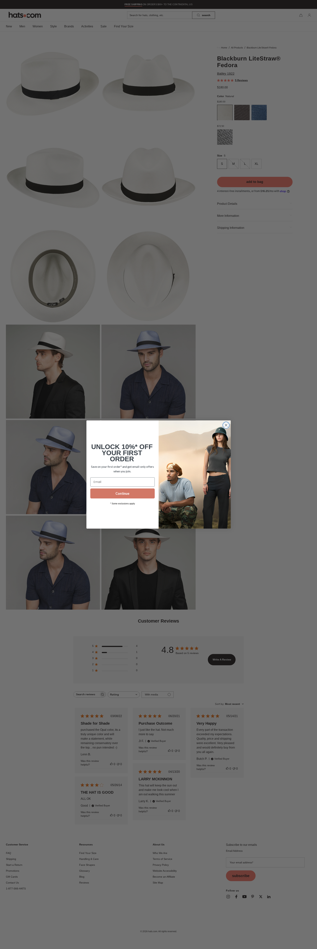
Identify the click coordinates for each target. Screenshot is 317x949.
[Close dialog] (226, 425)
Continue (122, 493)
